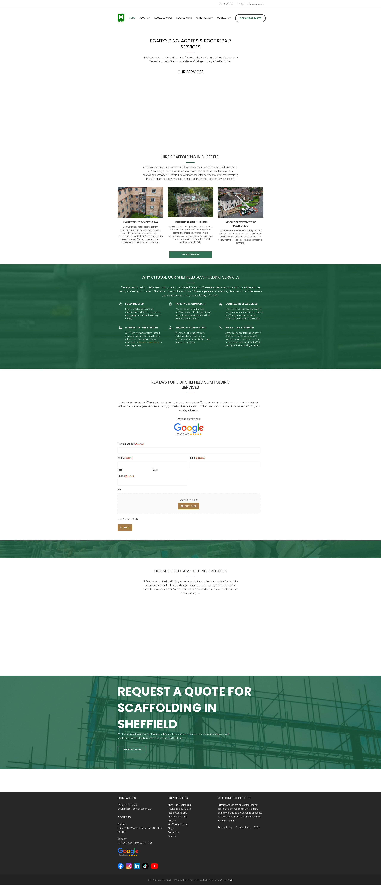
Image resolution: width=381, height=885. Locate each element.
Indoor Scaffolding (177, 812)
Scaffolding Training (178, 824)
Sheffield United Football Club (190, 655)
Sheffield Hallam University (114, 655)
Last (155, 469)
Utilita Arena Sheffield (266, 655)
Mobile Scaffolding (177, 816)
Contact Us (173, 832)
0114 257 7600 (226, 4)
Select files (189, 506)
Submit (125, 527)
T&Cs (257, 827)
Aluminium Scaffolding (179, 804)
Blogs (171, 828)
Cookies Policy (243, 827)
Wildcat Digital (227, 880)
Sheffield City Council (342, 655)
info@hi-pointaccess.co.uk (250, 4)
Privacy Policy (225, 827)
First (120, 469)
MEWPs (172, 820)
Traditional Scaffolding (179, 808)
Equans (39, 655)
